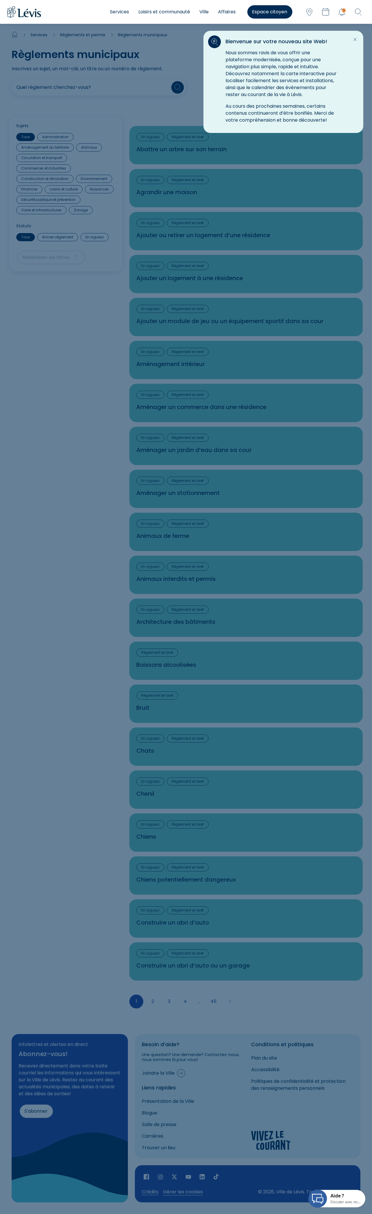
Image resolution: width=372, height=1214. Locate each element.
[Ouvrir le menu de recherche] (358, 12)
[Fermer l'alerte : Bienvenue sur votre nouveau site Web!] (355, 39)
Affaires (227, 11)
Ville (204, 11)
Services (119, 11)
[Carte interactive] (309, 12)
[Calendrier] (325, 12)
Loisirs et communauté (164, 11)
